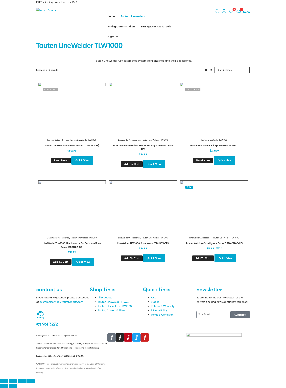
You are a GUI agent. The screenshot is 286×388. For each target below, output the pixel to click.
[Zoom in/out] (30, 381)
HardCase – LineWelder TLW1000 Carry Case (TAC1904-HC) (143, 147)
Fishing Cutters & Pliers (58, 140)
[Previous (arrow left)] (4, 386)
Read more (60, 160)
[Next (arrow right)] (13, 386)
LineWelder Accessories (129, 140)
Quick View (80, 111)
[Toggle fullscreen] (22, 381)
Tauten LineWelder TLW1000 (83, 140)
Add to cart (131, 164)
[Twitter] (136, 337)
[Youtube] (145, 337)
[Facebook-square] (111, 337)
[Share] (13, 381)
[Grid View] (206, 70)
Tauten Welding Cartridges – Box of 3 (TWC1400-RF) (214, 243)
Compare (72, 111)
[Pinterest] (128, 337)
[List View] (211, 70)
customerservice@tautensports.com (61, 301)
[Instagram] (120, 337)
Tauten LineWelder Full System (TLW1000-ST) (214, 145)
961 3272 (47, 324)
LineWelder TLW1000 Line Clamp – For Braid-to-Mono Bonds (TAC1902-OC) (72, 245)
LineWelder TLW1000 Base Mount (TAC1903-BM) (143, 243)
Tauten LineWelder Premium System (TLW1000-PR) (72, 145)
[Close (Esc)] (4, 381)
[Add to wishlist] (64, 111)
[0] (231, 11)
